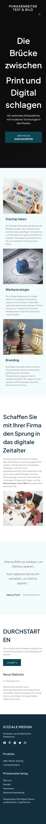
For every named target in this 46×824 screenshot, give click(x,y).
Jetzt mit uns (23, 137)
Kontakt (7, 784)
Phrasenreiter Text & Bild (23, 7)
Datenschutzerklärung (13, 792)
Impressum (8, 788)
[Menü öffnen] (39, 14)
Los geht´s (12, 662)
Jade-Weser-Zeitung (13, 760)
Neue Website (13, 674)
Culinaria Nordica (11, 764)
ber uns (8, 780)
